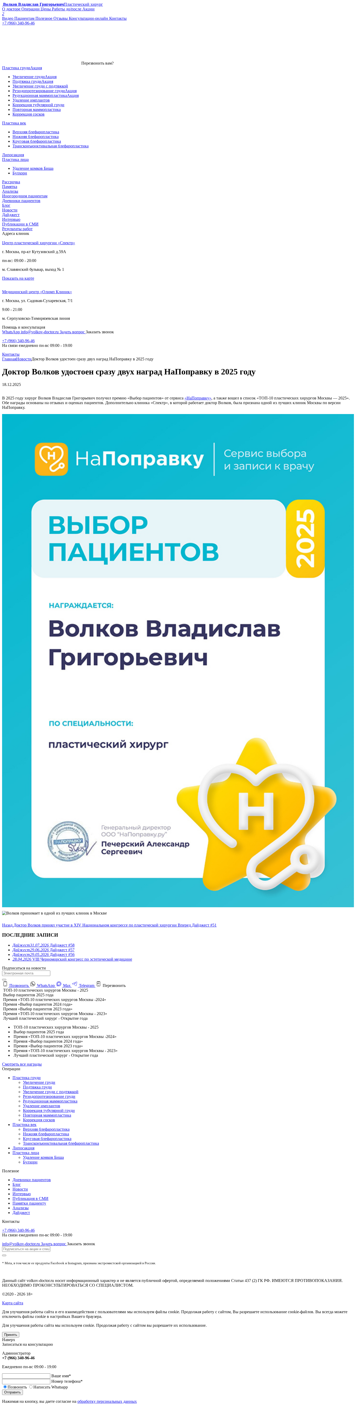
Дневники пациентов (21, 200)
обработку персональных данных (107, 1401)
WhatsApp (11, 332)
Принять (10, 1335)
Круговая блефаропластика (47, 1138)
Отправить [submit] (12, 1392)
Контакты (11, 354)
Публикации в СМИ (20, 224)
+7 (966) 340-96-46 (18, 341)
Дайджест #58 (44, 945)
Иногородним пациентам (24, 196)
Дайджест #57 (44, 950)
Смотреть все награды (22, 1064)
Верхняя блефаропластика (46, 1129)
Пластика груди (27, 1077)
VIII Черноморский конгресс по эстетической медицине (72, 959)
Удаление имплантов (41, 1106)
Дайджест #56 (44, 954)
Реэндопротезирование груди (49, 1096)
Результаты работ (17, 229)
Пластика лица (26, 1152)
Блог (6, 205)
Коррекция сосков (39, 1120)
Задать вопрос (73, 332)
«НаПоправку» (198, 398)
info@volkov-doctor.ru (40, 332)
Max (67, 985)
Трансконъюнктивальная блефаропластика (61, 1143)
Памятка (9, 186)
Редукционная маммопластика (50, 1101)
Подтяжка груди (37, 1087)
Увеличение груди (39, 1082)
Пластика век (24, 1124)
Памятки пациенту (29, 1203)
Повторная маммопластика (47, 1115)
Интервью (11, 219)
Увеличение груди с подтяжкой (50, 1092)
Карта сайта (12, 1303)
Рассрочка (11, 182)
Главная (9, 359)
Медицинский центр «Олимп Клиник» (37, 292)
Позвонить (19, 985)
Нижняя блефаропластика (46, 1134)
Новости (9, 210)
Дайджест (11, 214)
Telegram (86, 985)
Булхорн (30, 1162)
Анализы (10, 191)
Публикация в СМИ (30, 1198)
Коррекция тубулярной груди (49, 1110)
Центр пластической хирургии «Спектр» (38, 243)
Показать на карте (18, 278)
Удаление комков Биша (43, 1157)
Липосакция (23, 1148)
